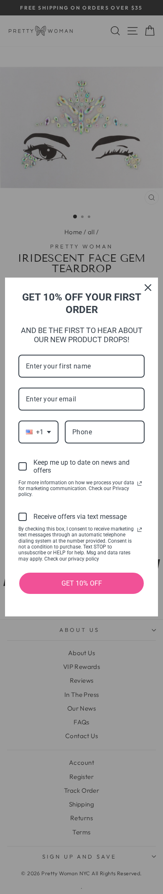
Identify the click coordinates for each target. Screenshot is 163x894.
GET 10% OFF (81, 583)
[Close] (148, 288)
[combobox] (38, 432)
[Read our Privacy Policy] (140, 483)
